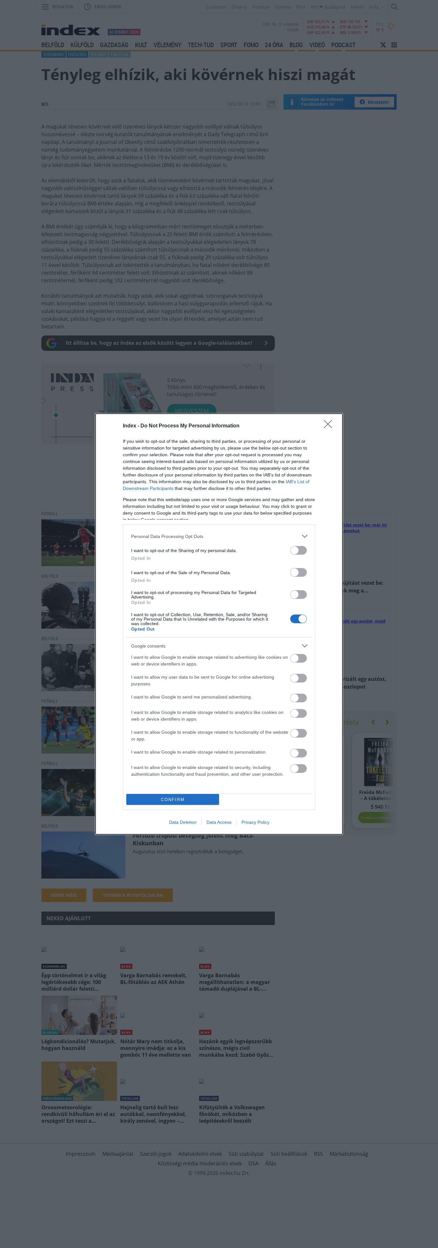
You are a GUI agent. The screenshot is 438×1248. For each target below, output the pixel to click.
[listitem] (219, 536)
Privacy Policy (255, 822)
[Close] (330, 426)
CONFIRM (173, 799)
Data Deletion (183, 822)
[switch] (298, 550)
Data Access (219, 822)
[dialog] (219, 624)
